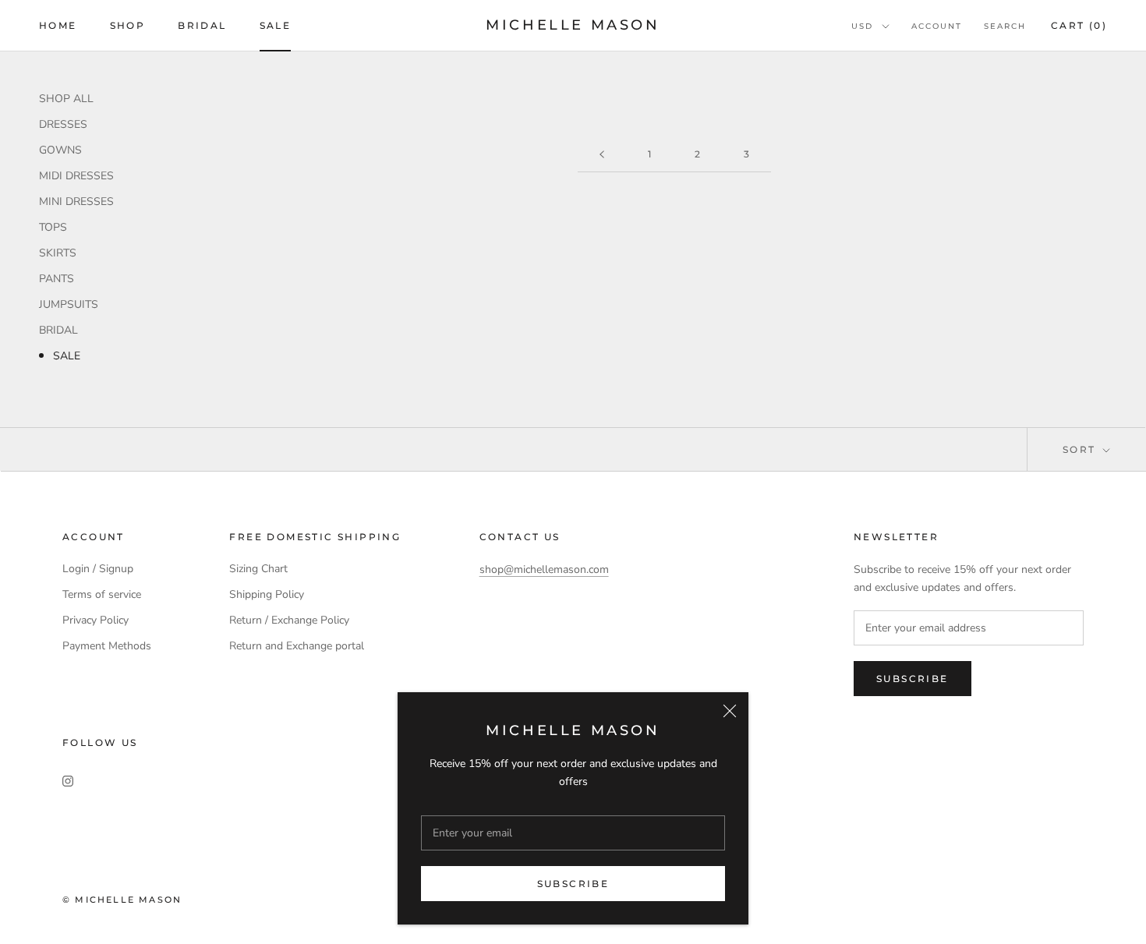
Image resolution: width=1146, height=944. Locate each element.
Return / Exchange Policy (289, 620)
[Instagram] (67, 780)
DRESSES (63, 124)
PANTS (56, 278)
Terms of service (101, 594)
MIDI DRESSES (76, 175)
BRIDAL (202, 25)
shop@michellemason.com (544, 569)
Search (1005, 26)
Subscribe (573, 883)
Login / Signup (97, 568)
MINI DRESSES (76, 201)
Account (936, 26)
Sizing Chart (258, 568)
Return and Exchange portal (296, 645)
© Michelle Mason (122, 899)
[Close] (730, 711)
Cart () (1079, 25)
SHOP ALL (66, 98)
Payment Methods (106, 645)
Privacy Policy (95, 620)
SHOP (128, 25)
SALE (276, 25)
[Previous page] (602, 154)
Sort (1081, 449)
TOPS (53, 227)
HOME (58, 25)
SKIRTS (57, 253)
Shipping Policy (266, 594)
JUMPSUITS (68, 304)
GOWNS (60, 150)
